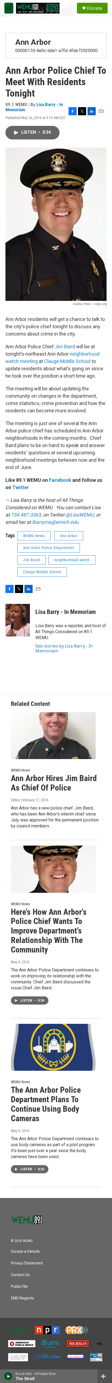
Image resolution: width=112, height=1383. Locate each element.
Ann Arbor (33, 42)
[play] (8, 1376)
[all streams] (105, 1376)
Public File (19, 1287)
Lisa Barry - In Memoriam (65, 611)
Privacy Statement (27, 1263)
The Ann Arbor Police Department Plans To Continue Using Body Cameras (46, 1104)
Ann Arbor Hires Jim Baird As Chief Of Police (54, 782)
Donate (94, 8)
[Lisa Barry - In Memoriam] (17, 620)
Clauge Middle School (42, 572)
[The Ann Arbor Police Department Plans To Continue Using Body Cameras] (53, 1047)
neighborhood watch (72, 560)
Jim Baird (65, 346)
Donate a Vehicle (25, 1252)
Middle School (75, 361)
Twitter (20, 487)
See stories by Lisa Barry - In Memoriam (64, 648)
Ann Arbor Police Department (48, 548)
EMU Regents (22, 1298)
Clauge (51, 361)
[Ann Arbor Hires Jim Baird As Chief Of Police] (53, 735)
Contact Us (20, 1275)
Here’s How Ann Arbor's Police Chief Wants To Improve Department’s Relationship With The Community (49, 930)
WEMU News (34, 536)
